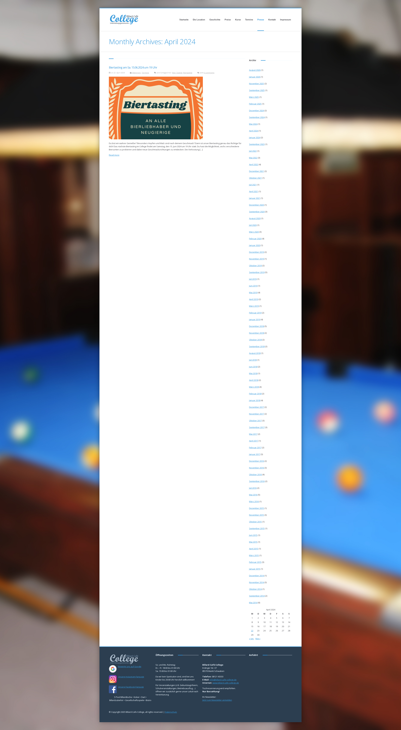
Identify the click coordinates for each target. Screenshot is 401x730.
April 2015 (253, 548)
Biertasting (187, 72)
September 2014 (257, 595)
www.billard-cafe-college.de (226, 682)
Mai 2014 (253, 602)
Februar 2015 (255, 562)
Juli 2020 (253, 225)
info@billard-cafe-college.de (223, 679)
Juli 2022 (253, 151)
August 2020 (254, 218)
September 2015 (257, 528)
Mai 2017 (253, 434)
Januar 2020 (254, 245)
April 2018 (253, 380)
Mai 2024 (253, 124)
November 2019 (256, 258)
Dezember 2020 (256, 204)
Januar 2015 (254, 568)
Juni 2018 (253, 366)
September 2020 (257, 211)
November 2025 (256, 83)
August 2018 (254, 353)
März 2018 (254, 386)
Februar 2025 (255, 103)
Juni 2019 (253, 285)
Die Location (199, 19)
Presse (260, 19)
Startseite (183, 19)
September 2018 (257, 346)
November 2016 (256, 467)
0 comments (209, 72)
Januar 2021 (254, 198)
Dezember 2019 (256, 252)
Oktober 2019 (255, 265)
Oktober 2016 (255, 474)
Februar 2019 (255, 312)
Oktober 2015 (255, 521)
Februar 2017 (255, 447)
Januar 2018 (254, 400)
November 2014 (256, 582)
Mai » (257, 638)
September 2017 (257, 427)
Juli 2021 (253, 184)
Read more (114, 155)
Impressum (285, 19)
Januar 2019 (254, 319)
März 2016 (254, 501)
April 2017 (253, 440)
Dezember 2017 (256, 407)
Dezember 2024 (256, 110)
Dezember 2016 (256, 461)
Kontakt (272, 19)
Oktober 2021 (255, 178)
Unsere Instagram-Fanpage (131, 676)
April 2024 (253, 130)
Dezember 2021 (256, 171)
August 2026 (254, 70)
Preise (228, 19)
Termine (249, 19)
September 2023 (257, 144)
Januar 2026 (254, 76)
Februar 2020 (255, 238)
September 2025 (257, 90)
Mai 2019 (253, 292)
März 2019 (254, 306)
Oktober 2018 (255, 339)
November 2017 (256, 413)
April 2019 (253, 299)
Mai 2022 (253, 157)
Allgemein (136, 72)
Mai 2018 (253, 373)
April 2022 (253, 164)
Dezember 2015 (256, 508)
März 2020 (254, 231)
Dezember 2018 (256, 326)
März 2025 (254, 97)
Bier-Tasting (177, 72)
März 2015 (254, 555)
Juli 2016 (253, 488)
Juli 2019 (253, 279)
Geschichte (214, 19)
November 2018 (256, 333)
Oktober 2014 (255, 589)
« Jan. (251, 638)
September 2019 (257, 272)
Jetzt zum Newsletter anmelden (217, 700)
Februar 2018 (255, 393)
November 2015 (256, 515)
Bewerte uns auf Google (129, 666)
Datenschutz (171, 712)
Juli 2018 (253, 359)
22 (252, 630)
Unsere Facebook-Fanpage (131, 686)
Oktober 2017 (255, 420)
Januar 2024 (254, 137)
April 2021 (253, 191)
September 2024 (257, 117)
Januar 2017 (254, 454)
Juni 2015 (253, 535)
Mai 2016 (253, 494)
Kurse (238, 19)
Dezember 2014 (256, 575)
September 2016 (257, 481)
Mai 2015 (253, 541)
